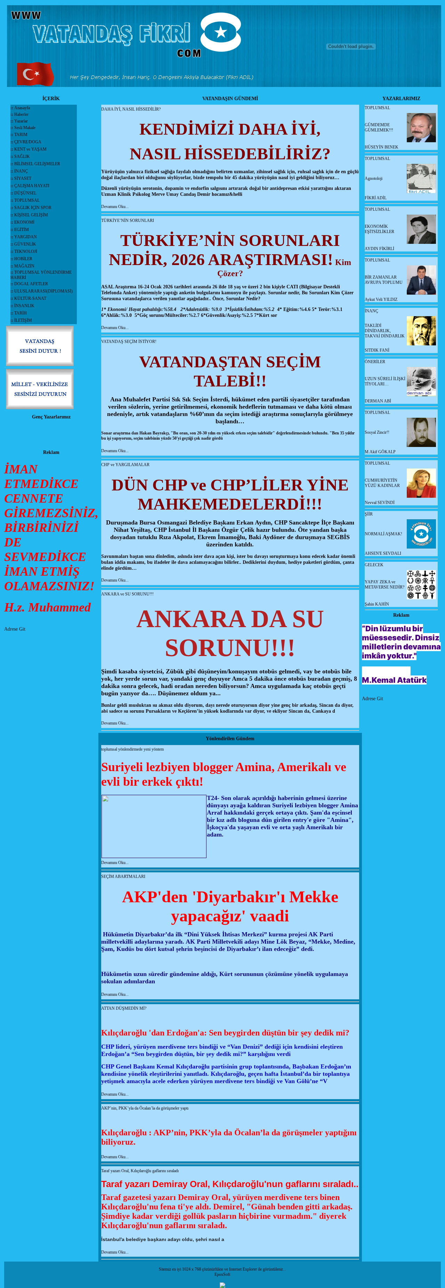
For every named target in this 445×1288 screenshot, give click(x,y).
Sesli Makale (24, 127)
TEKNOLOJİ (25, 251)
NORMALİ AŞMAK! (383, 533)
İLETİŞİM (23, 320)
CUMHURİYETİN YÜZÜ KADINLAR (382, 483)
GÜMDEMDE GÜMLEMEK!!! (379, 127)
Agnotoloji (373, 178)
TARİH (20, 313)
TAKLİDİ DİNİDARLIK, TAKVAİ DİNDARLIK (385, 330)
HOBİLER (23, 258)
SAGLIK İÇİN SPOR (32, 207)
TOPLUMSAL (27, 200)
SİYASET (22, 178)
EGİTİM (21, 229)
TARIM (20, 134)
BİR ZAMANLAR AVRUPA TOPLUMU (384, 280)
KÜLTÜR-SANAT (30, 298)
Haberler (21, 114)
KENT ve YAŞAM (30, 149)
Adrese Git (14, 629)
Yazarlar (20, 121)
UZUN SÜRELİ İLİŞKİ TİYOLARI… (385, 381)
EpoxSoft (222, 1274)
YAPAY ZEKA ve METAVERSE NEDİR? (384, 584)
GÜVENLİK (25, 244)
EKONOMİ (24, 222)
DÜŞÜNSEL (25, 193)
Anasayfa (22, 107)
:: (12, 107)
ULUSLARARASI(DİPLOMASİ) (43, 291)
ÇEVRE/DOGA (27, 141)
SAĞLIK (22, 156)
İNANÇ (21, 171)
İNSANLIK (24, 305)
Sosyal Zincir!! (377, 432)
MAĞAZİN (24, 266)
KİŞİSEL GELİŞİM (31, 215)
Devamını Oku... (115, 206)
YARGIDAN (25, 236)
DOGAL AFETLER (31, 283)
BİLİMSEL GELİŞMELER (37, 163)
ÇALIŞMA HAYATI (31, 185)
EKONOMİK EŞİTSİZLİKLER (379, 229)
